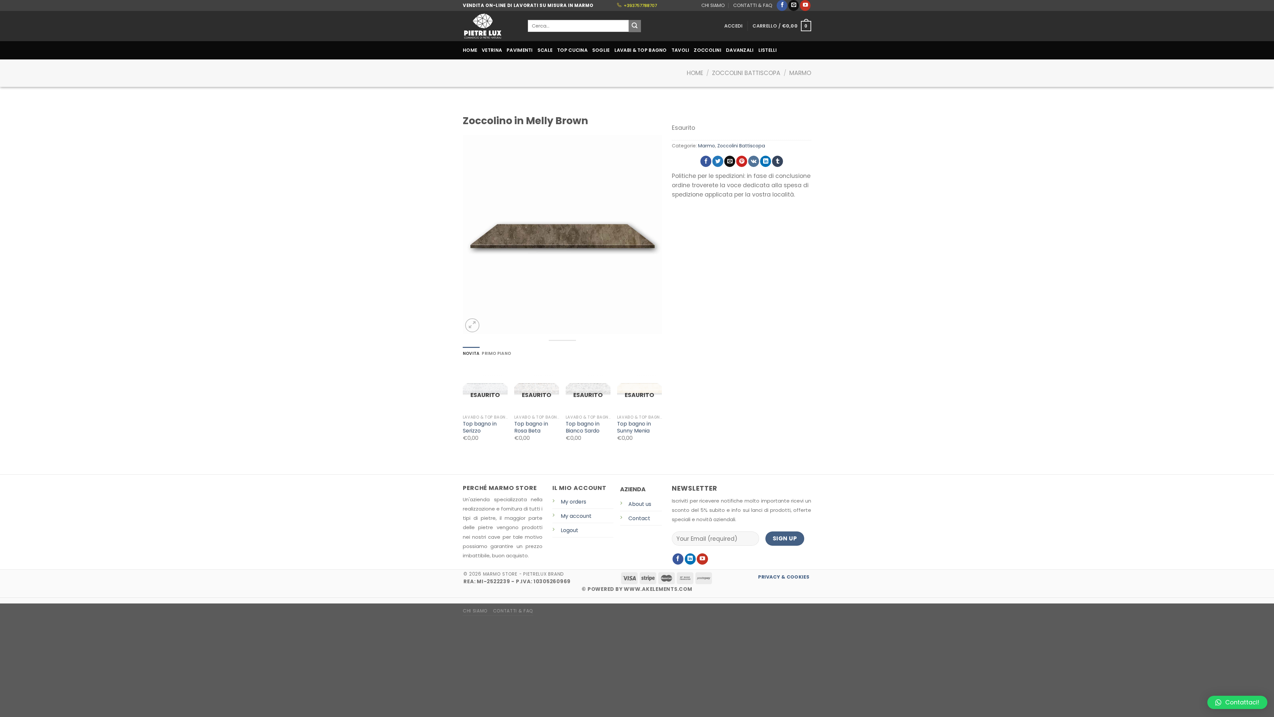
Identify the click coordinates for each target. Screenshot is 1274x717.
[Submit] (635, 26)
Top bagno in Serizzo (480, 427)
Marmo (800, 73)
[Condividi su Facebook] (705, 161)
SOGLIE (601, 50)
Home (695, 73)
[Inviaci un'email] (793, 5)
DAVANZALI (740, 50)
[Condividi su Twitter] (717, 161)
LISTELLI (767, 50)
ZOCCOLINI (707, 50)
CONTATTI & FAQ (752, 5)
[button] (1237, 702)
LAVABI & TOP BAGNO (640, 50)
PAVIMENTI (520, 50)
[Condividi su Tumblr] (777, 161)
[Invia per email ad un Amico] (729, 161)
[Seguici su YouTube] (805, 5)
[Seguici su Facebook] (782, 5)
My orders (573, 502)
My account (576, 516)
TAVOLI (680, 50)
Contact (639, 518)
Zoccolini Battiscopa (746, 73)
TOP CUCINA (572, 50)
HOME (470, 50)
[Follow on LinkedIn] (690, 559)
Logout (569, 530)
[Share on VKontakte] (753, 161)
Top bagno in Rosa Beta (531, 427)
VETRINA (492, 50)
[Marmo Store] (490, 26)
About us (639, 504)
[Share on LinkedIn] (765, 161)
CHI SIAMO (713, 5)
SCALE (544, 50)
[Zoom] (472, 325)
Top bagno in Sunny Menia (634, 427)
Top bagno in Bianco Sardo (583, 427)
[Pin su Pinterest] (741, 161)
